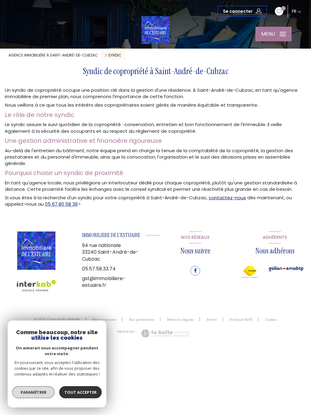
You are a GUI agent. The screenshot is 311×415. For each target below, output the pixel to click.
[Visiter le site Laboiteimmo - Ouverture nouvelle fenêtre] (165, 333)
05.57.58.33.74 (99, 268)
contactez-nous (227, 197)
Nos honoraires (105, 319)
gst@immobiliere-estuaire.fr (103, 282)
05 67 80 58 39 (61, 204)
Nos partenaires (142, 319)
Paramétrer (33, 392)
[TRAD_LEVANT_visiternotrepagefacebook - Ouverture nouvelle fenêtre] (195, 271)
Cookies (271, 320)
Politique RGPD (241, 319)
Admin (212, 319)
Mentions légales (180, 319)
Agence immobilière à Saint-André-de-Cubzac (53, 55)
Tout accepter (80, 392)
